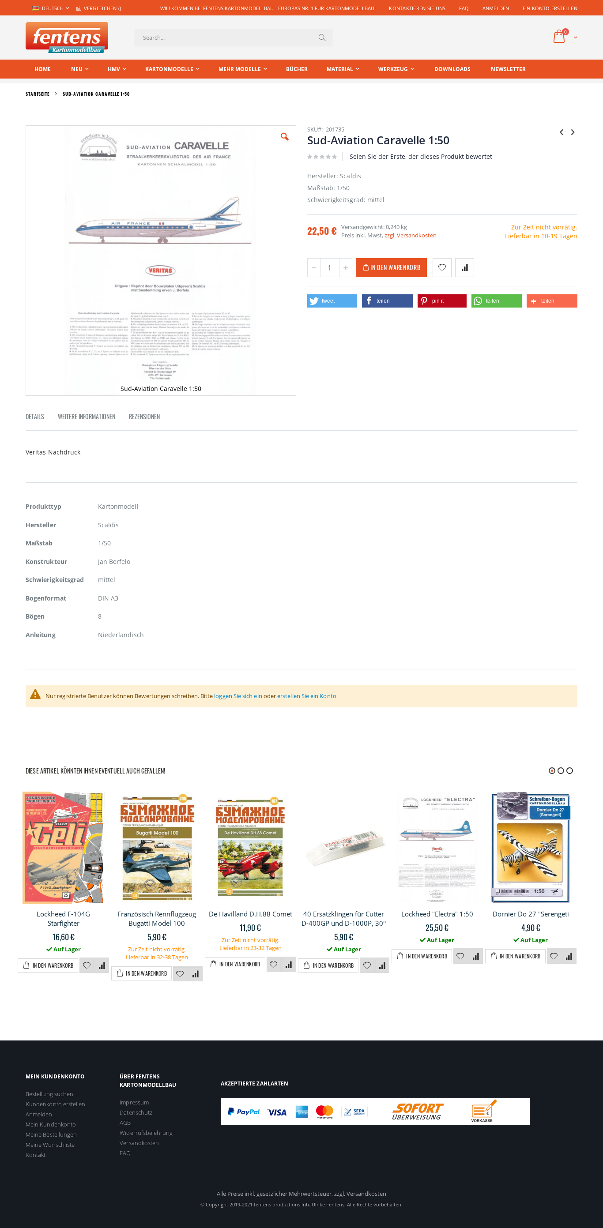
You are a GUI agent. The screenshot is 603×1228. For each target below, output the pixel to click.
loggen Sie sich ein (238, 696)
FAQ (464, 8)
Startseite (37, 93)
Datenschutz (136, 1112)
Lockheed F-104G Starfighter (63, 918)
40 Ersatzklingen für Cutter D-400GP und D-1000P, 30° (344, 918)
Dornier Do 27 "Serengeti (531, 913)
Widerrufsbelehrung (146, 1133)
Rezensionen (144, 416)
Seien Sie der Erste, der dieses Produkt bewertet (421, 156)
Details (35, 416)
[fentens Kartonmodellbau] (67, 37)
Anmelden (495, 8)
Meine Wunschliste (50, 1145)
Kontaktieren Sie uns (417, 8)
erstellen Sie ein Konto (306, 696)
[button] (285, 143)
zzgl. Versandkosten (410, 235)
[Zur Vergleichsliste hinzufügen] (102, 966)
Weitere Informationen (86, 416)
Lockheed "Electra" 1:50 (437, 913)
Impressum (134, 1102)
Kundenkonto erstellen (55, 1104)
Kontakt (35, 1155)
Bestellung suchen (49, 1094)
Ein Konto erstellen (550, 8)
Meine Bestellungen (51, 1134)
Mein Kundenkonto (51, 1124)
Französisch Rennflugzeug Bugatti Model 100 (156, 918)
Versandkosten (139, 1143)
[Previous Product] (561, 131)
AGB (125, 1123)
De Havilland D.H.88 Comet (250, 913)
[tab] (41, 418)
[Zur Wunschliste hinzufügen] (86, 966)
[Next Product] (572, 131)
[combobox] (233, 37)
